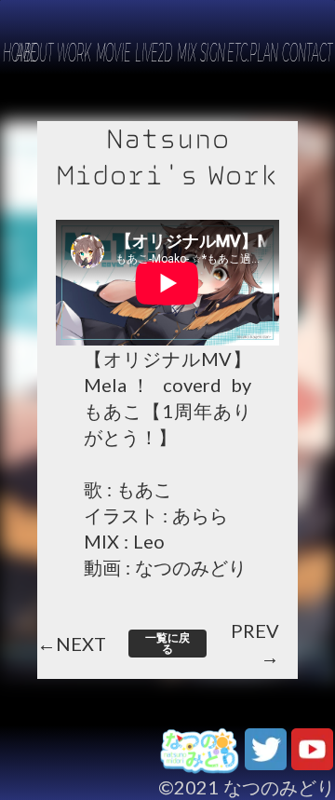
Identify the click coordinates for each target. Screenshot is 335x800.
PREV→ (255, 644)
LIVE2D (153, 52)
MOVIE (112, 52)
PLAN (263, 52)
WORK (73, 52)
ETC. (238, 52)
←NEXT (71, 644)
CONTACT (306, 52)
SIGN (213, 52)
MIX (186, 52)
